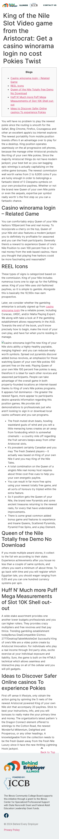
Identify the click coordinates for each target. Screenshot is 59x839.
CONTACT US (49, 5)
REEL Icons (17, 85)
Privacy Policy (12, 829)
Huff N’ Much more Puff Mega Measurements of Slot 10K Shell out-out (32, 100)
